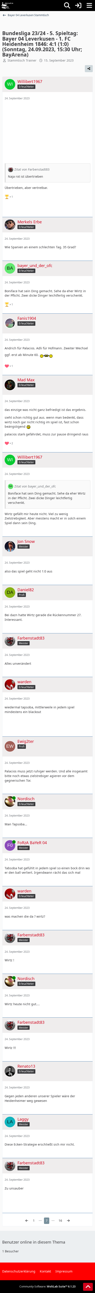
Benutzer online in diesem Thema (33, 1242)
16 (60, 1220)
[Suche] (67, 5)
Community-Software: (47, 1286)
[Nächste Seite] (68, 1221)
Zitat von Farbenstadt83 (31, 169)
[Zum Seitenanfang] (88, 1287)
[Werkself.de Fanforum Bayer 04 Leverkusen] (7, 5)
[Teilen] (89, 68)
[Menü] (89, 5)
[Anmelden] (78, 5)
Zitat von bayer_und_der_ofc (35, 486)
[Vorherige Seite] (27, 1221)
